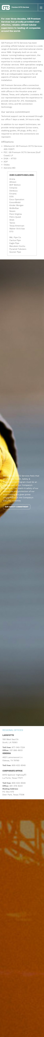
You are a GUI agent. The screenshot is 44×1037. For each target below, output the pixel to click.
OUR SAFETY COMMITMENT (16, 507)
